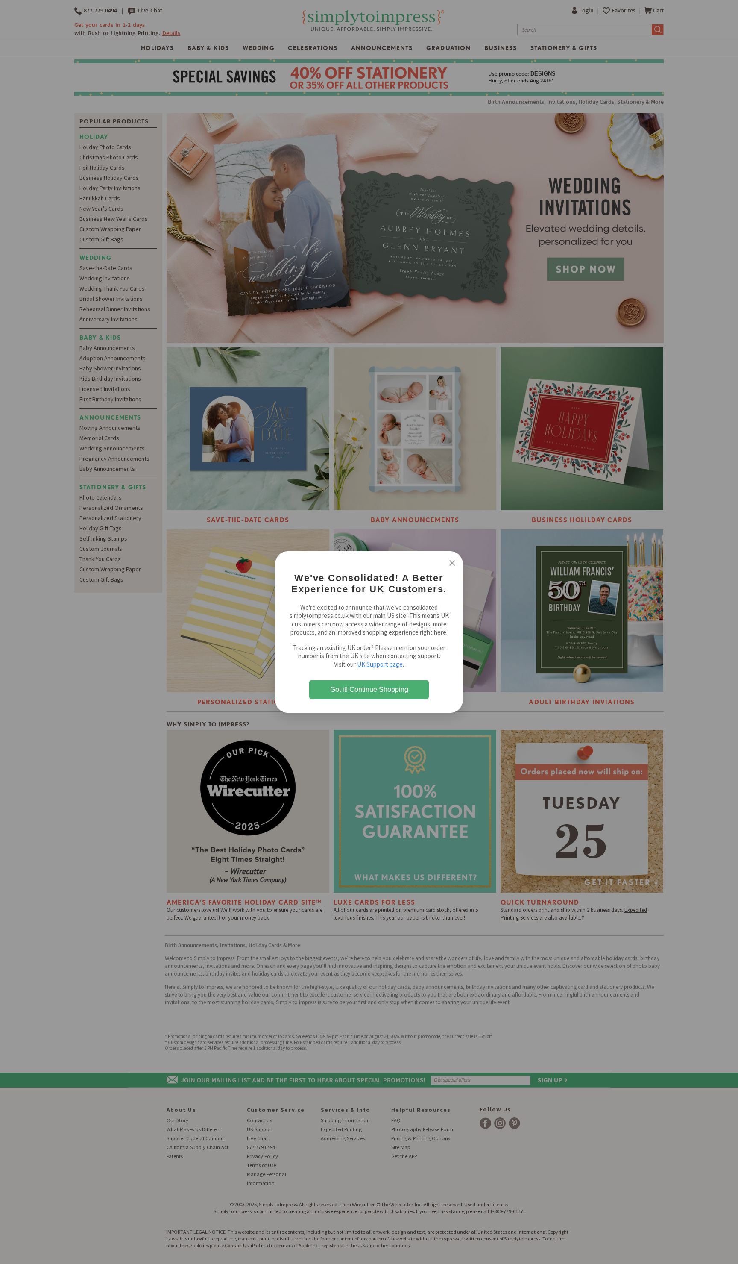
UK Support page (380, 664)
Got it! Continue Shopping (369, 689)
